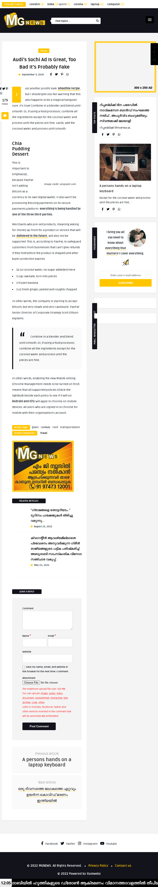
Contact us (123, 865)
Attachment (28, 678)
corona (80, 4)
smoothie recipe (69, 88)
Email (52, 636)
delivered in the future (31, 236)
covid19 (36, 4)
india (52, 4)
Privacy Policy (98, 865)
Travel (43, 50)
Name (26, 636)
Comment (28, 608)
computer (115, 4)
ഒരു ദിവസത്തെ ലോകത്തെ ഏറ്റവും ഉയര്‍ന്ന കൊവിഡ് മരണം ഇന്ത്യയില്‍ (47, 795)
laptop (97, 4)
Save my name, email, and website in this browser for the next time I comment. (45, 669)
